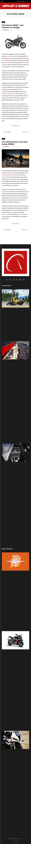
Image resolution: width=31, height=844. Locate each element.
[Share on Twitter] (23, 131)
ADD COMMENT (18, 29)
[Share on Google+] (25, 131)
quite (14, 191)
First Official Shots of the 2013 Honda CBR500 (15, 143)
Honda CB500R (7, 214)
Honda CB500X (16, 93)
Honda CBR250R (19, 197)
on (22, 191)
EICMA (9, 58)
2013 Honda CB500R (15, 175)
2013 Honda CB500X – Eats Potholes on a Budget (13, 26)
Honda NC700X (6, 93)
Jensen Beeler (6, 29)
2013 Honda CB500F (9, 62)
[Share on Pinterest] (27, 131)
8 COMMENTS (17, 146)
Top (16, 841)
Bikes (3, 22)
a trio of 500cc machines (13, 56)
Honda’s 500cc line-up (8, 172)
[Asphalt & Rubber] (15, 6)
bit (17, 191)
